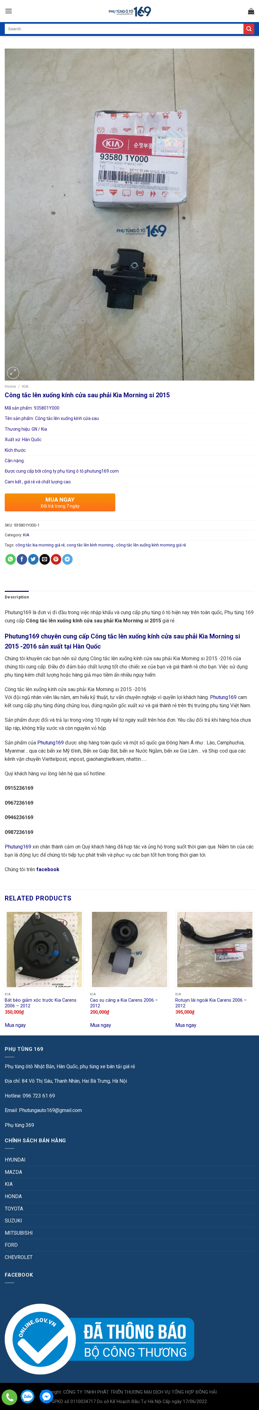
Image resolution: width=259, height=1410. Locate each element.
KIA (25, 386)
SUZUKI (13, 1221)
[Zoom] (13, 373)
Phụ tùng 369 (19, 1125)
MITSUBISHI (19, 1233)
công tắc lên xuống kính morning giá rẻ (151, 545)
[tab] (17, 597)
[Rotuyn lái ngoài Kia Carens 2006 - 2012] (214, 949)
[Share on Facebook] (22, 559)
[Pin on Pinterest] (56, 559)
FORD (11, 1245)
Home (10, 386)
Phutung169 (223, 697)
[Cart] (251, 11)
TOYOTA (14, 1209)
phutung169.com (102, 471)
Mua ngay (15, 1025)
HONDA (13, 1196)
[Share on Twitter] (33, 559)
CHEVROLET (19, 1257)
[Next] (254, 971)
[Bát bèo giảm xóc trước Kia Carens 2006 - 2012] (44, 949)
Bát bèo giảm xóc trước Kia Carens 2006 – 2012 (40, 1003)
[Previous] (5, 971)
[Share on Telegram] (67, 559)
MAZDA (13, 1172)
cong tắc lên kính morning (90, 545)
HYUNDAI (15, 1160)
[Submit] (249, 29)
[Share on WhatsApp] (10, 559)
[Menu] (8, 11)
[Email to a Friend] (44, 559)
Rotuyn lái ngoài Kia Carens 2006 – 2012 (211, 1003)
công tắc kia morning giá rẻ (40, 545)
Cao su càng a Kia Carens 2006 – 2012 (124, 1003)
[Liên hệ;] (9, 1397)
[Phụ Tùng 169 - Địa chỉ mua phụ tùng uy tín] (129, 11)
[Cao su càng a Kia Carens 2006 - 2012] (129, 949)
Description (17, 597)
